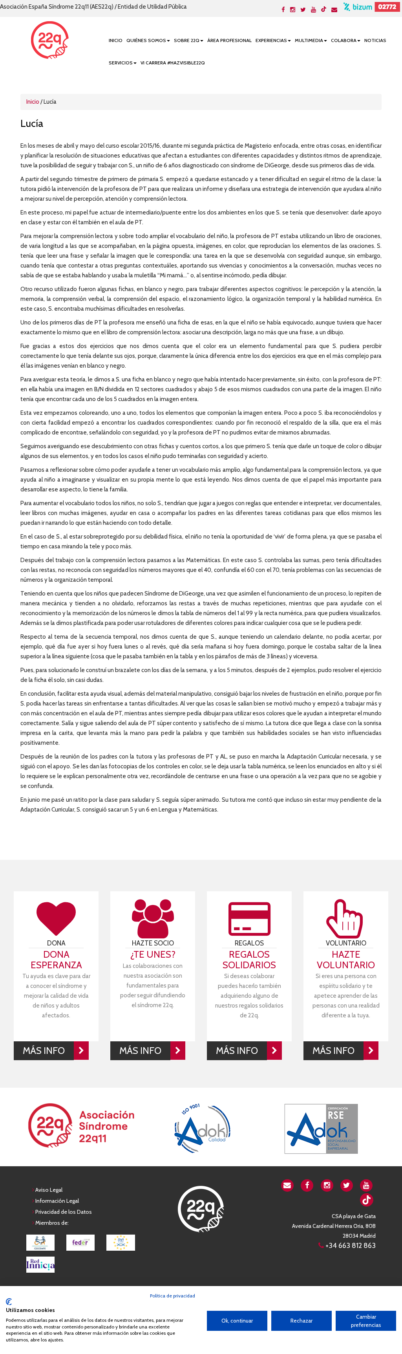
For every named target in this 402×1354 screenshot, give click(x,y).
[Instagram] (292, 9)
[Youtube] (313, 9)
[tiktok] (323, 9)
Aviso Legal (48, 1189)
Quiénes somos (146, 40)
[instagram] (327, 1184)
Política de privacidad (172, 1296)
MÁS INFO (44, 1050)
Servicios (121, 63)
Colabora (343, 40)
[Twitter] (303, 9)
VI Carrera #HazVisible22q (173, 63)
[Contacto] (334, 9)
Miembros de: (52, 1222)
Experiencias (271, 40)
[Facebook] (283, 9)
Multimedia (309, 40)
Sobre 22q (186, 40)
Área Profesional (229, 40)
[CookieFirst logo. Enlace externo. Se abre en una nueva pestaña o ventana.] (9, 1301)
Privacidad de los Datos (63, 1211)
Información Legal (57, 1200)
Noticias (375, 40)
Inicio (115, 40)
